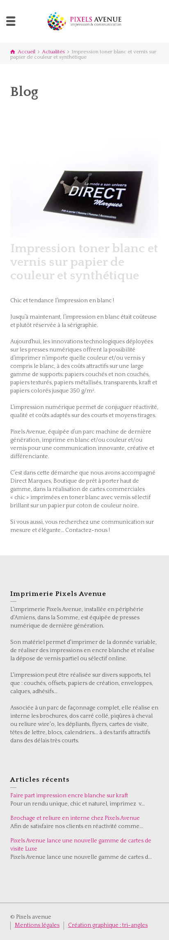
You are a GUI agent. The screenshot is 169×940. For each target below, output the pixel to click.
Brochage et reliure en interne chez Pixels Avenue (75, 818)
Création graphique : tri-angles (108, 925)
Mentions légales (37, 925)
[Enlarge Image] (84, 188)
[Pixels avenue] (84, 21)
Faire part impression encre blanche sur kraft (69, 795)
